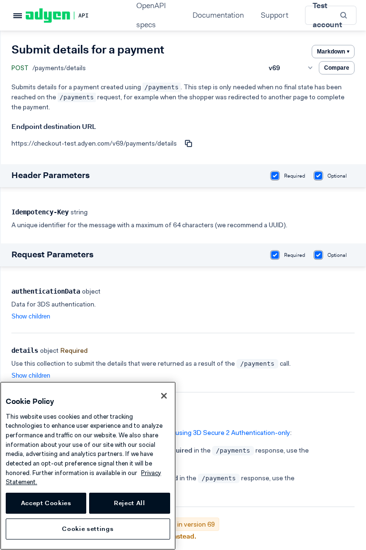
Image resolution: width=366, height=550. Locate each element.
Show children (30, 316)
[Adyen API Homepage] (73, 15)
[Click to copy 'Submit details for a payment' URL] (188, 143)
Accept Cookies (46, 503)
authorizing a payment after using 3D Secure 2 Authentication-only (191, 432)
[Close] (163, 395)
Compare (336, 67)
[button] (344, 15)
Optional (337, 176)
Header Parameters (50, 175)
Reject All (129, 503)
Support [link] (274, 15)
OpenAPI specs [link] (151, 15)
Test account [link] (327, 15)
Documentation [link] (218, 15)
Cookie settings (87, 529)
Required (294, 176)
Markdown (333, 51)
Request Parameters (52, 254)
